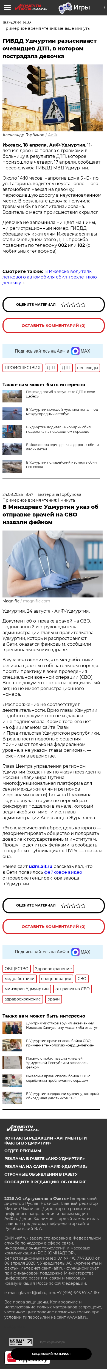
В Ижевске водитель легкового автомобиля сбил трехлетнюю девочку (49, 277)
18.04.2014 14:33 (17, 22)
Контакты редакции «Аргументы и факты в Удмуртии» (45, 1141)
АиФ (52, 134)
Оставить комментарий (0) (54, 325)
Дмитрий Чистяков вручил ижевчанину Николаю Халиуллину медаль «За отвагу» (62, 1025)
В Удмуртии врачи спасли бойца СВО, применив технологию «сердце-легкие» (60, 1043)
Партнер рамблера (52, 1342)
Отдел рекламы (22, 1150)
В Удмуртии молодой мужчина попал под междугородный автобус (62, 411)
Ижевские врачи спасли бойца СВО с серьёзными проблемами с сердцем (58, 1078)
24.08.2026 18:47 (17, 494)
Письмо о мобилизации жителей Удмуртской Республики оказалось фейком (57, 1062)
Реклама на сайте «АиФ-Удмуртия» (46, 1166)
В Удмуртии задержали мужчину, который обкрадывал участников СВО (62, 1096)
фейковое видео (63, 872)
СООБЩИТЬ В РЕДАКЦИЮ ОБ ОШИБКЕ (45, 1181)
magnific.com (36, 601)
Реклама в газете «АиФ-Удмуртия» (44, 1158)
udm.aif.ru (40, 866)
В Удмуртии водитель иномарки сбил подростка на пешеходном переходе (58, 429)
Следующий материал (51, 1354)
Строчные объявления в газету (41, 1174)
